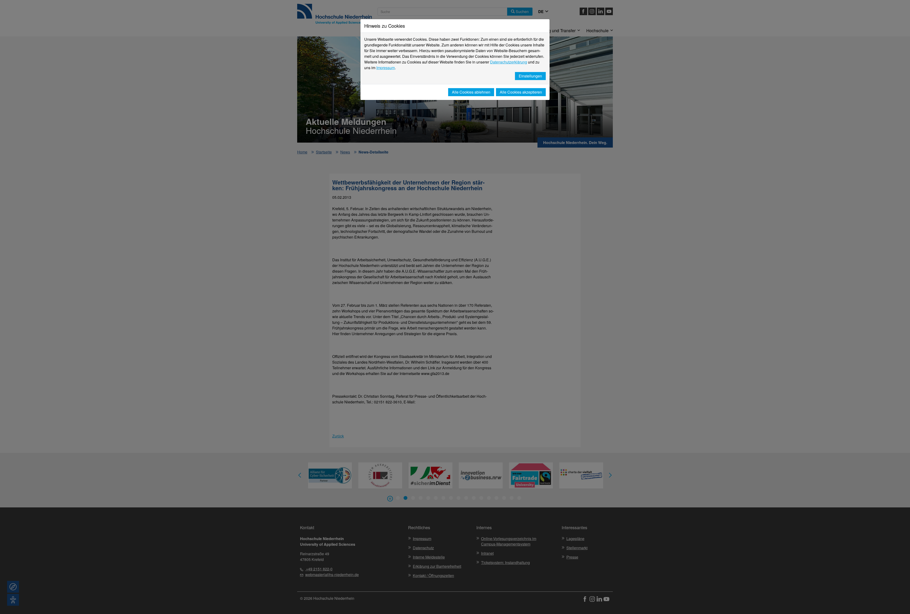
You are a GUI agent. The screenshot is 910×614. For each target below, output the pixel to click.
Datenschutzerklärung (508, 62)
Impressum (385, 67)
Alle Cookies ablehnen (471, 92)
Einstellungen (530, 76)
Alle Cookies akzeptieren (521, 92)
